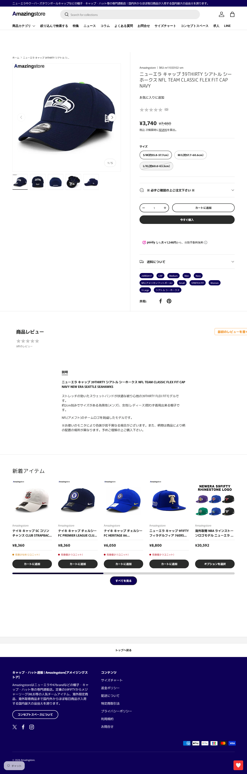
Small (182, 282)
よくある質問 (123, 26)
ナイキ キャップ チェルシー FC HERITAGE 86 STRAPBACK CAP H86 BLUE (123, 533)
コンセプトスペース (195, 26)
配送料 (163, 130)
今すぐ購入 (187, 220)
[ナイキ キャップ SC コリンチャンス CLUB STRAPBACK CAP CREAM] (32, 500)
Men (186, 275)
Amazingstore (148, 67)
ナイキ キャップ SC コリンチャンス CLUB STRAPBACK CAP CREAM (31, 533)
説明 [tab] (65, 372)
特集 (76, 26)
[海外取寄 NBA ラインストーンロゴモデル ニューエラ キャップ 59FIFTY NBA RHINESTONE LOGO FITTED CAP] (215, 500)
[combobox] (130, 14)
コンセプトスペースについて (35, 714)
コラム (105, 26)
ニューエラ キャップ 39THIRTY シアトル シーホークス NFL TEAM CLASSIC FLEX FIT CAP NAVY (46, 57)
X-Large (145, 290)
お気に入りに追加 (152, 97)
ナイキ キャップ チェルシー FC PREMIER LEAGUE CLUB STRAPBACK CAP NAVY (77, 533)
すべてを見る (123, 581)
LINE (227, 26)
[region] (123, 524)
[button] (232, 14)
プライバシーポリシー (116, 711)
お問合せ (144, 26)
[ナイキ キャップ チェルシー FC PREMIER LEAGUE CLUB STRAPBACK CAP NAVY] (78, 500)
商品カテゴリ (21, 26)
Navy (198, 275)
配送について (110, 695)
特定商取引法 (110, 703)
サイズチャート (165, 26)
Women (215, 282)
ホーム (15, 57)
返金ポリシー (110, 687)
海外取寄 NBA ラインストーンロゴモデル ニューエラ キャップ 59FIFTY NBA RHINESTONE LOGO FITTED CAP (214, 533)
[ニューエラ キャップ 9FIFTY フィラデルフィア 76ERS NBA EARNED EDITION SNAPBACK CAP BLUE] (169, 500)
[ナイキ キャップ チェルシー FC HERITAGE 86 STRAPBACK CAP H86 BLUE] (123, 500)
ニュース (90, 26)
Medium (173, 275)
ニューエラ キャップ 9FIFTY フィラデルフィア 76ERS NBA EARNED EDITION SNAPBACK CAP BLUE (169, 533)
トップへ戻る (123, 650)
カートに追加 (203, 208)
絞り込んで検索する (54, 26)
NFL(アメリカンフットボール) (156, 282)
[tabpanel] (123, 406)
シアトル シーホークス (167, 290)
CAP (160, 275)
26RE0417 (146, 275)
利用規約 (107, 718)
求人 (216, 26)
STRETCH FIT (197, 282)
